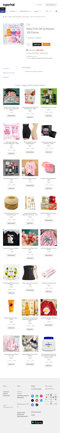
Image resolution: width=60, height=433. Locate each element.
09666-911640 (39, 50)
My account (39, 4)
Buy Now (46, 44)
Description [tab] (6, 68)
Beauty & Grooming (17, 16)
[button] (22, 25)
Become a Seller (21, 412)
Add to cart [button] (30, 117)
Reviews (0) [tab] (6, 77)
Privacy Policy (6, 395)
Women (50, 58)
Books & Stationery (24, 11)
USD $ (3, 8)
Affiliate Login (20, 414)
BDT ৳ (3, 11)
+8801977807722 (44, 53)
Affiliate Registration (22, 416)
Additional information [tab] (9, 73)
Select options (11, 115)
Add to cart (37, 44)
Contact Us (6, 391)
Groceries (36, 11)
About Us (5, 393)
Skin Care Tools (25, 16)
